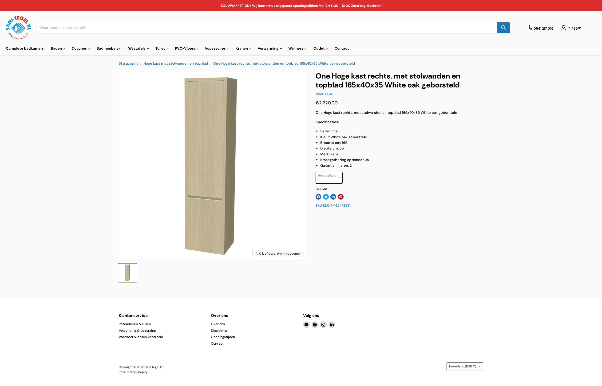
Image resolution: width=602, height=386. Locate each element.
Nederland (462, 366)
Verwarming (268, 48)
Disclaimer (219, 330)
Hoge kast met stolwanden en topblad (175, 64)
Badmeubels (108, 48)
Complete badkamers (25, 48)
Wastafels (137, 48)
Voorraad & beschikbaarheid (141, 337)
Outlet (319, 48)
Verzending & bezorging (137, 330)
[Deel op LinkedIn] (333, 197)
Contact (342, 48)
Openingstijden (223, 337)
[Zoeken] (503, 27)
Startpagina (128, 64)
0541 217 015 (543, 28)
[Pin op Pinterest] (341, 197)
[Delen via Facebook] (318, 197)
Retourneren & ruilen (135, 324)
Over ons (218, 324)
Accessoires (216, 48)
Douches (80, 48)
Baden (57, 48)
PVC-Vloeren (186, 48)
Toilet (160, 48)
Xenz (329, 94)
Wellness (296, 48)
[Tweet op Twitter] (326, 197)
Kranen (242, 48)
